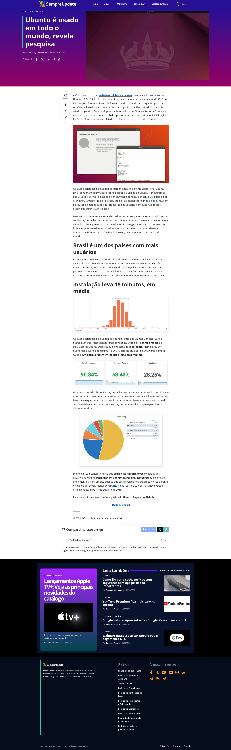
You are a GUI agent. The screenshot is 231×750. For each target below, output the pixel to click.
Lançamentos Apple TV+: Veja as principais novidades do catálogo (68, 589)
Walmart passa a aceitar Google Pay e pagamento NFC (130, 637)
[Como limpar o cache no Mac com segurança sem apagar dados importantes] (177, 583)
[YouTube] (164, 672)
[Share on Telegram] (54, 59)
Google (108, 616)
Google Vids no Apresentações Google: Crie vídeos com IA (144, 620)
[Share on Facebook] (36, 59)
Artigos (108, 597)
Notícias (58, 576)
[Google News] (170, 672)
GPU (158, 200)
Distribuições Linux (34, 11)
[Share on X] (42, 59)
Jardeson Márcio (54, 643)
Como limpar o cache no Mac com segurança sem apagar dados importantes (127, 582)
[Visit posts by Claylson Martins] (65, 540)
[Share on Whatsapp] (48, 59)
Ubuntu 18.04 (115, 518)
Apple (48, 576)
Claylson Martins (39, 53)
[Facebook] (168, 540)
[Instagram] (177, 672)
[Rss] (158, 679)
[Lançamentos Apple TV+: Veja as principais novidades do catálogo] (68, 617)
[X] (157, 672)
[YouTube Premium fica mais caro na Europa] (177, 604)
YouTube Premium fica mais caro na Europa (129, 603)
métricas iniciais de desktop (116, 95)
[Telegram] (151, 679)
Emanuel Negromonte (115, 590)
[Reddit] (183, 672)
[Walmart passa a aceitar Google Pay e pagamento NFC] (177, 638)
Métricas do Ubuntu (91, 518)
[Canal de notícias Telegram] (164, 679)
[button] (179, 4)
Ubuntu (104, 518)
